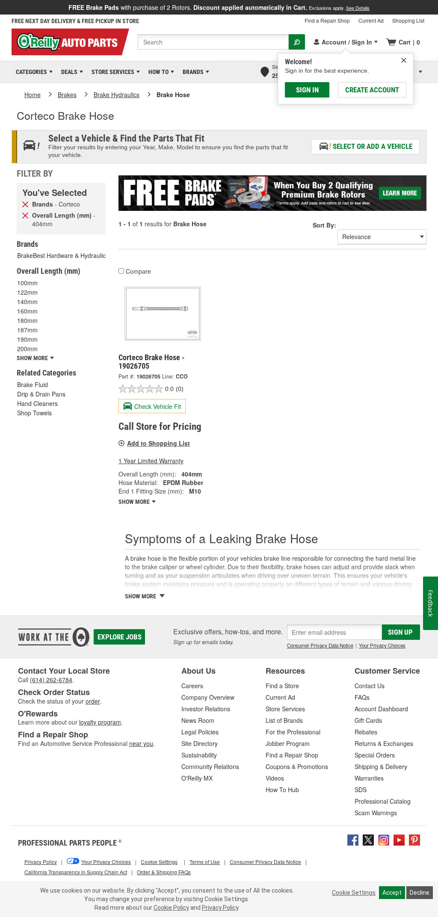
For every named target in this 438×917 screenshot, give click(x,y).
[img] (403, 60)
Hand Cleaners (37, 403)
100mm (27, 282)
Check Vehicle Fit (157, 406)
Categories (30, 71)
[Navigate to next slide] (435, 7)
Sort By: (324, 225)
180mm (27, 320)
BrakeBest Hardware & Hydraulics (63, 255)
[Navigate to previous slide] (2, 7)
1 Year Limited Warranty (150, 460)
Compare (138, 271)
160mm (27, 311)
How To (157, 71)
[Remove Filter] (25, 204)
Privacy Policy (220, 907)
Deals (67, 71)
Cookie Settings (354, 892)
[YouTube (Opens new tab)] (399, 838)
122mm (27, 292)
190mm (27, 339)
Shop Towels (34, 412)
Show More (134, 501)
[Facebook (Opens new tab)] (352, 838)
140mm (27, 301)
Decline (419, 892)
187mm (27, 329)
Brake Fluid (32, 384)
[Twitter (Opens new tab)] (368, 838)
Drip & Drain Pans (41, 394)
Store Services (111, 71)
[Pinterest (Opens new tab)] (414, 838)
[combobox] (213, 42)
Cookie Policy (171, 907)
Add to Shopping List (158, 443)
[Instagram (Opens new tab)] (383, 838)
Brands (192, 71)
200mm (27, 348)
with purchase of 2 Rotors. (219, 7)
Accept (392, 892)
